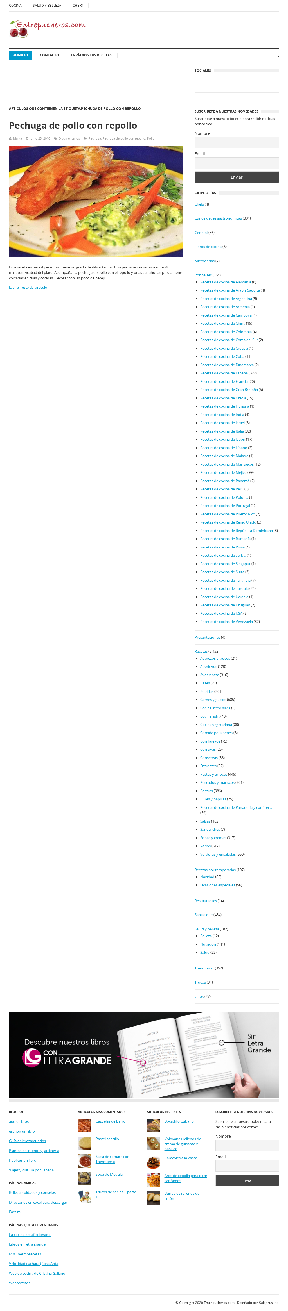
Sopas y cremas (213, 837)
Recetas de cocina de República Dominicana (236, 530)
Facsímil (15, 1211)
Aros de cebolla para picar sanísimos (186, 1178)
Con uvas (208, 749)
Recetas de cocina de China (222, 323)
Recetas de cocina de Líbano (223, 447)
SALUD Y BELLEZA (47, 5)
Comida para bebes (216, 732)
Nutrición (208, 944)
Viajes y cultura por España (31, 1170)
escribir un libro (22, 1131)
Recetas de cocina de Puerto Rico (227, 513)
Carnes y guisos (213, 699)
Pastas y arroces (213, 774)
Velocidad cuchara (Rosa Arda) (34, 1263)
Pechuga (95, 138)
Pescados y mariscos (217, 782)
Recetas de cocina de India (222, 414)
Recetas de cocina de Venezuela (226, 621)
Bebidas (206, 691)
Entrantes (208, 765)
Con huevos (210, 741)
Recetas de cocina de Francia (224, 381)
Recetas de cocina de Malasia (224, 455)
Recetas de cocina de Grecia (223, 397)
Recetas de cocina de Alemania (225, 281)
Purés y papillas (213, 799)
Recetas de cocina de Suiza (222, 571)
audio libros (19, 1121)
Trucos (200, 982)
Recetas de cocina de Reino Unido (228, 522)
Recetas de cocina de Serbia (223, 555)
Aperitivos (208, 666)
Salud (205, 952)
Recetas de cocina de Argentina (226, 298)
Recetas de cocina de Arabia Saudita (230, 290)
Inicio (22, 55)
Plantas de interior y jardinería (34, 1150)
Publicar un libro (22, 1160)
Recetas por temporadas (215, 869)
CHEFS (78, 5)
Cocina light (210, 716)
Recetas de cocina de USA (221, 613)
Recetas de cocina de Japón (222, 439)
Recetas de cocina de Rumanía (225, 538)
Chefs (199, 204)
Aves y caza (209, 674)
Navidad (207, 876)
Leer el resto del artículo (28, 287)
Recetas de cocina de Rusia (222, 547)
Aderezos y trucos (215, 658)
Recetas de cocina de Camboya (226, 315)
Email (200, 153)
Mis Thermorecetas (25, 1254)
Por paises (203, 274)
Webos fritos (19, 1282)
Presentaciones (207, 637)
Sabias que (204, 914)
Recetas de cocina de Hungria (224, 406)
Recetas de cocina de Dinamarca (227, 364)
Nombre (202, 133)
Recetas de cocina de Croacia (224, 348)
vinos (199, 996)
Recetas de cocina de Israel (222, 422)
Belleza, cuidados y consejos (32, 1192)
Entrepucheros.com (219, 1302)
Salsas (205, 821)
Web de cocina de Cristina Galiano (37, 1273)
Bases (205, 683)
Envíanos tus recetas (91, 55)
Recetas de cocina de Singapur (225, 563)
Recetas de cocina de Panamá (224, 480)
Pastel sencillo (107, 1139)
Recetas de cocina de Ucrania (224, 596)
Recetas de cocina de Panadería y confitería (236, 807)
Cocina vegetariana (216, 724)
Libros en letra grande (27, 1244)
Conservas (209, 757)
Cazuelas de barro (110, 1121)
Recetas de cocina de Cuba (222, 356)
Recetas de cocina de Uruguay (225, 604)
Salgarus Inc (268, 1302)
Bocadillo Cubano (179, 1121)
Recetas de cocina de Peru (222, 488)
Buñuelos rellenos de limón (182, 1196)
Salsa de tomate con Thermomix (112, 1159)
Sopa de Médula (109, 1174)
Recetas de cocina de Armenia (225, 306)
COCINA (15, 5)
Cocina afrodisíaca (215, 708)
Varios (205, 845)
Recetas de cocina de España (224, 372)
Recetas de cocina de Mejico (223, 472)
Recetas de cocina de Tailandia (225, 580)
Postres (206, 790)
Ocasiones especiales (217, 884)
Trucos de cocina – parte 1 (116, 1195)
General (201, 232)
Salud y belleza (207, 929)
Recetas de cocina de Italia (222, 431)
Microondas (205, 260)
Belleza (206, 935)
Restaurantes (206, 900)
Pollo (151, 138)
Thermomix (204, 968)
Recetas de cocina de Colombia (226, 331)
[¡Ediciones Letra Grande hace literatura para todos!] (144, 1096)
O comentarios (69, 138)
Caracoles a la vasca (181, 1158)
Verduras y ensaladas (218, 854)
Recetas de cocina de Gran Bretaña (229, 389)
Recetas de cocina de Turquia (224, 588)
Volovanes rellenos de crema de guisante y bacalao (183, 1144)
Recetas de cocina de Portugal (225, 505)
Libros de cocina (208, 246)
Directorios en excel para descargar (38, 1202)
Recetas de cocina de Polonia (224, 497)
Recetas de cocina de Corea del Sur (229, 339)
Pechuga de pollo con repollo (73, 125)
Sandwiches (210, 829)
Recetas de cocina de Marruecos (227, 464)
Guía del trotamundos (27, 1140)
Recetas (201, 651)
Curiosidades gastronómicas (218, 218)
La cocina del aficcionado (30, 1234)
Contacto (49, 55)
